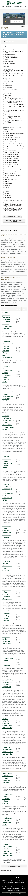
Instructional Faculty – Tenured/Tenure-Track (13, 52)
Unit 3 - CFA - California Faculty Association (11, 108)
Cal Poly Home (4, 27)
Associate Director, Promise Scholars (6, 616)
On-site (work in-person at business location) (12, 202)
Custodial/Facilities (9, 135)
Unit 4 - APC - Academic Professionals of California (14, 111)
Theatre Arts (7, 185)
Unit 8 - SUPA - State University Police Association (13, 121)
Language (23, 26)
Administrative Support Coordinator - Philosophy (7, 661)
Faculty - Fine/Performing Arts (12, 152)
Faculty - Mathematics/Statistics (12, 160)
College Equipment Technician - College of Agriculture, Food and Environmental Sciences (7, 320)
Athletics (7, 131)
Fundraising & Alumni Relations (12, 169)
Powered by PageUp (6, 870)
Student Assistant (9, 61)
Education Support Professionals (12, 137)
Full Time (7, 193)
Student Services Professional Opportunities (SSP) (14, 235)
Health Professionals (9, 171)
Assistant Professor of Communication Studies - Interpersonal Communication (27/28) (8, 422)
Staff (6, 59)
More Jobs (14, 866)
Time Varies (8, 197)
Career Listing (4, 28)
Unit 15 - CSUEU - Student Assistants (13, 104)
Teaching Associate (9, 63)
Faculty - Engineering (10, 150)
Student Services (9, 183)
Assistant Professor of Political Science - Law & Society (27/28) (7, 462)
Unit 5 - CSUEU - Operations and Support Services (14, 113)
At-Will (6, 83)
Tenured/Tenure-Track (10, 89)
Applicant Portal (12, 217)
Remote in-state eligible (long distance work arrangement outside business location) (13, 205)
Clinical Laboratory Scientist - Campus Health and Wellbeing (7, 723)
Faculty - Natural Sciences (11, 162)
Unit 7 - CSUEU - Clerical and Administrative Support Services (12, 118)
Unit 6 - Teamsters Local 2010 (12, 116)
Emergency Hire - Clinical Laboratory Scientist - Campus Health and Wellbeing (7, 850)
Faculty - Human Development (12, 156)
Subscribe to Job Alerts (14, 220)
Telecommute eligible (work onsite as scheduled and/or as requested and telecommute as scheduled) (13, 209)
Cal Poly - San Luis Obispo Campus (14, 73)
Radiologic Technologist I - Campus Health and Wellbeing (8, 750)
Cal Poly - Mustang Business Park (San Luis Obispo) (13, 71)
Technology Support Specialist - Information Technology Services (6, 531)
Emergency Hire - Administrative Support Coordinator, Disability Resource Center (7, 374)
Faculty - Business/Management (12, 143)
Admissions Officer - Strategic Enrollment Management (7, 594)
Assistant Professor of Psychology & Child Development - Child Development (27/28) (7, 492)
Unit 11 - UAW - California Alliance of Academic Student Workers (13, 102)
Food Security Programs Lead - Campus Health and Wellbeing (7, 778)
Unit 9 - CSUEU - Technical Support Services (12, 123)
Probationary (8, 85)
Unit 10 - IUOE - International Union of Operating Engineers (13, 99)
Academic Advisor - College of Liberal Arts (6, 640)
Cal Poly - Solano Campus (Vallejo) (13, 75)
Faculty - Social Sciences (10, 164)
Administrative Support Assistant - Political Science (7, 798)
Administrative (8, 129)
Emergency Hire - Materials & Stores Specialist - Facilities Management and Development (7, 349)
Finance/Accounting (9, 166)
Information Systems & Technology (13, 175)
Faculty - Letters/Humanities (11, 158)
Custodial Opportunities (8, 257)
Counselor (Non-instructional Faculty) (13, 133)
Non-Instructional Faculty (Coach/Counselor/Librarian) (11, 57)
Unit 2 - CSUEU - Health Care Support (14, 106)
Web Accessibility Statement (14, 885)
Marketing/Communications (11, 179)
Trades (6, 187)
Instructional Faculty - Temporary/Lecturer (10, 49)
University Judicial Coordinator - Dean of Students (7, 565)
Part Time (7, 195)
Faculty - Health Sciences (11, 154)
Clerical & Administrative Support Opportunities (10, 278)
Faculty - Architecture (10, 141)
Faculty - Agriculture (10, 139)
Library (6, 177)
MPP (6, 97)
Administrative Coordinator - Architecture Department (7, 683)
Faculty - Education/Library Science (13, 148)
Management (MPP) (10, 54)
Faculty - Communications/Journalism (13, 145)
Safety (6, 181)
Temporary (8, 87)
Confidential (7, 95)
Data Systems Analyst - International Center (7, 821)
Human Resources (9, 173)
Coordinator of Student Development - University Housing (7, 396)
